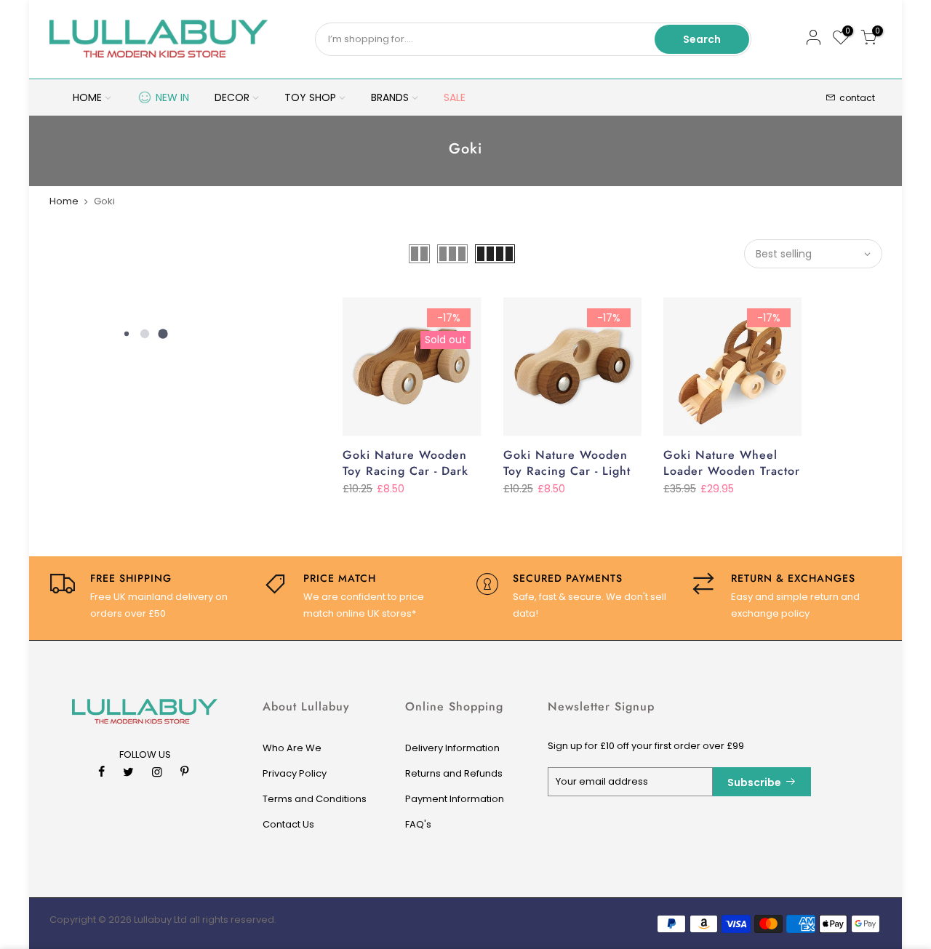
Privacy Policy (295, 773)
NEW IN (172, 97)
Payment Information (454, 799)
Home (64, 201)
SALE (455, 97)
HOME (87, 97)
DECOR (232, 97)
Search (702, 39)
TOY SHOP (310, 97)
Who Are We (292, 748)
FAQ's (418, 824)
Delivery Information (452, 748)
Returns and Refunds (454, 773)
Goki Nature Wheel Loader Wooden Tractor (731, 463)
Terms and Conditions (315, 799)
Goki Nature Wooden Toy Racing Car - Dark (405, 463)
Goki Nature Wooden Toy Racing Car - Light (567, 463)
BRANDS (390, 97)
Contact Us (288, 824)
